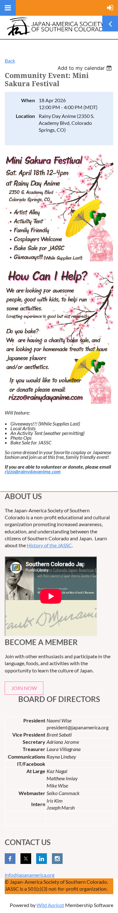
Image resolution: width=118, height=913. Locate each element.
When (28, 100)
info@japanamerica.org (29, 875)
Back (10, 61)
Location (25, 116)
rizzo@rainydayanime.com (33, 471)
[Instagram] (57, 858)
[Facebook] (10, 858)
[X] (25, 858)
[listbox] (85, 68)
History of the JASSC (49, 545)
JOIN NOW (24, 688)
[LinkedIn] (41, 858)
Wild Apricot (50, 905)
